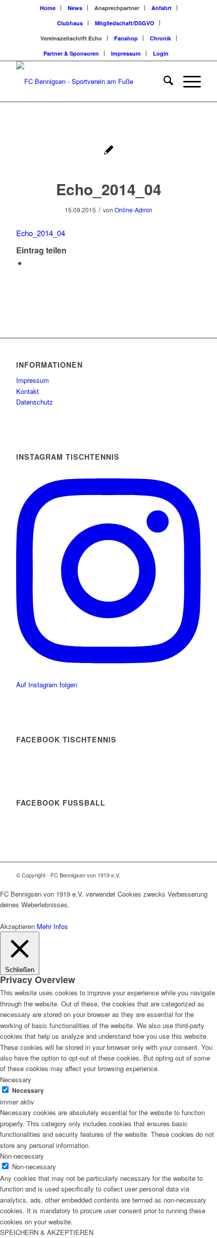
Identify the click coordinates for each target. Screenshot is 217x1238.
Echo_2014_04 (40, 233)
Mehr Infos (52, 926)
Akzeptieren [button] (17, 926)
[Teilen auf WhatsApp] (30, 262)
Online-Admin (133, 209)
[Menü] (187, 81)
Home (48, 8)
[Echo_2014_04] (108, 150)
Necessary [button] (15, 1079)
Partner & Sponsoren (71, 53)
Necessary (28, 1090)
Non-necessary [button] (22, 1156)
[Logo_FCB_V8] (90, 81)
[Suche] (163, 81)
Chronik (160, 38)
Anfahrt (161, 8)
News (75, 8)
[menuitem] (48, 8)
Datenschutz (34, 402)
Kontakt (27, 391)
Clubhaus (70, 23)
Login (161, 53)
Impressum (126, 53)
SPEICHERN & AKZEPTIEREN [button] (46, 1232)
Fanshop (126, 38)
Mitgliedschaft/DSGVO (124, 23)
